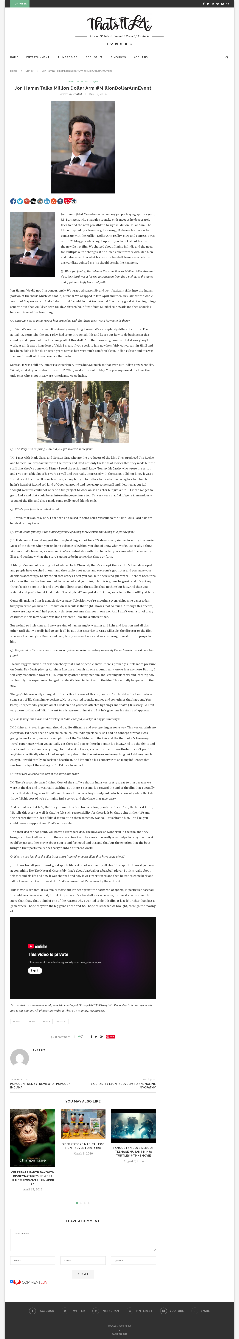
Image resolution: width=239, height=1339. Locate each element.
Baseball (18, 1021)
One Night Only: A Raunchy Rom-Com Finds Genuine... (69, 4)
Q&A (96, 81)
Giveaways (118, 57)
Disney (29, 70)
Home (14, 57)
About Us (141, 57)
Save (112, 1036)
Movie (84, 81)
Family (46, 1021)
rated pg (61, 1021)
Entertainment (37, 57)
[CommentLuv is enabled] (30, 1281)
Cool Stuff (94, 57)
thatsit (77, 94)
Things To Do (67, 57)
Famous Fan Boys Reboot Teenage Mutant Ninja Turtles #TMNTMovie (133, 1151)
